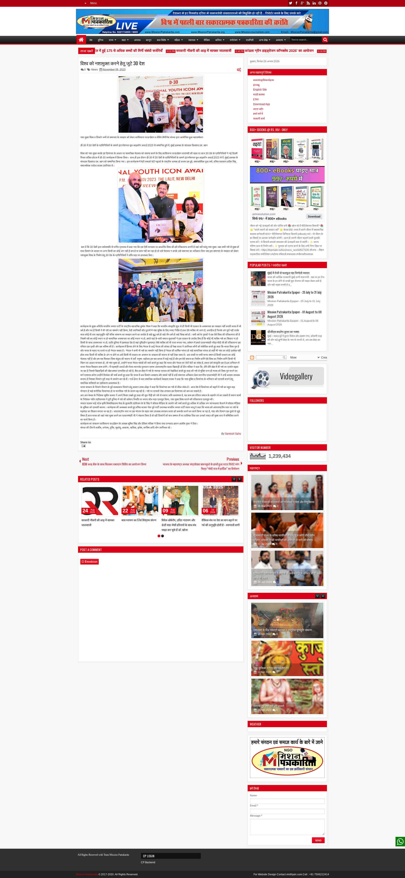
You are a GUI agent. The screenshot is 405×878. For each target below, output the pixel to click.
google (302, 3)
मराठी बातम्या (259, 94)
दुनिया (100, 40)
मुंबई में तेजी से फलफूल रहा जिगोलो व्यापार (288, 272)
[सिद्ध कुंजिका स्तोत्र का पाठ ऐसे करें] (287, 620)
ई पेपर (256, 99)
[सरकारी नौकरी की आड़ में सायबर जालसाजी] (180, 500)
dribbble (320, 3)
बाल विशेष (161, 40)
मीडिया (207, 40)
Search (325, 39)
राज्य (111, 40)
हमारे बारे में (258, 113)
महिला (177, 40)
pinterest (326, 3)
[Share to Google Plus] (115, 489)
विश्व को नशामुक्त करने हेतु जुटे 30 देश (112, 63)
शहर (124, 40)
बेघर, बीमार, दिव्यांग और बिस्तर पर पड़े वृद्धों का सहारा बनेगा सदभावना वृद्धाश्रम (139, 525)
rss (308, 3)
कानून (148, 40)
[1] (159, 536)
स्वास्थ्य (191, 40)
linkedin (314, 3)
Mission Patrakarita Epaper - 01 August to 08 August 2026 (294, 314)
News (94, 69)
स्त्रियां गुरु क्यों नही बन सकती (268, 668)
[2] (162, 536)
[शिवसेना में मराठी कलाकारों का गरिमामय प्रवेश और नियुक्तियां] (287, 492)
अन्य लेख (263, 40)
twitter (290, 3)
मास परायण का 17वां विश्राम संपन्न (219, 520)
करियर (218, 40)
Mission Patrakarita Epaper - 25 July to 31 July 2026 (294, 294)
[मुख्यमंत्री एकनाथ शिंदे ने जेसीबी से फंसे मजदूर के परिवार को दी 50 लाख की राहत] (287, 568)
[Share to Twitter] (110, 489)
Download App (261, 104)
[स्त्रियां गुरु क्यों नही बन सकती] (287, 658)
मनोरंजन (234, 40)
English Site (260, 89)
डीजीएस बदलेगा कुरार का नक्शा (283, 331)
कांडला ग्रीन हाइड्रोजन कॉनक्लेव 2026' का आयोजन (264, 51)
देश (90, 40)
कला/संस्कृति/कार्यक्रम (263, 80)
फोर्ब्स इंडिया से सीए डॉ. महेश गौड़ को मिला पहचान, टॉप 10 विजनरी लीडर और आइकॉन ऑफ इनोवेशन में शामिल (99, 525)
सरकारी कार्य (259, 118)
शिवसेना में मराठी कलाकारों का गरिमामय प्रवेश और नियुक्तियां (283, 502)
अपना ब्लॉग (258, 109)
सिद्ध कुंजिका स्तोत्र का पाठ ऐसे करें (271, 630)
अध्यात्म (279, 40)
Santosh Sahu (233, 433)
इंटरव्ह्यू (256, 85)
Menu (93, 3)
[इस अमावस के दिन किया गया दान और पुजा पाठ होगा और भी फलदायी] (287, 696)
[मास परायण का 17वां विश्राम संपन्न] (220, 500)
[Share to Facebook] (105, 489)
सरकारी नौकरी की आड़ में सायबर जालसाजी (189, 51)
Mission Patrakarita (87, 874)
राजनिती (250, 40)
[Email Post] (82, 446)
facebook (296, 3)
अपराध (137, 40)
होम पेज (81, 40)
